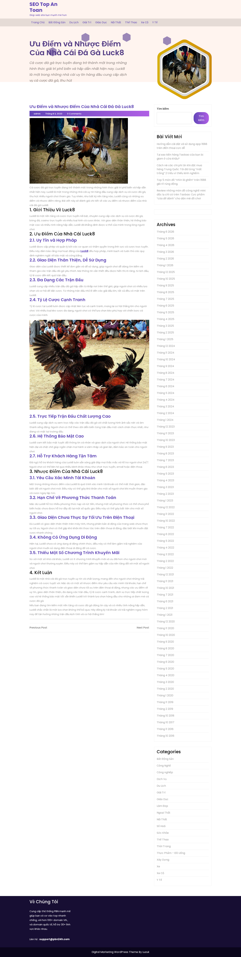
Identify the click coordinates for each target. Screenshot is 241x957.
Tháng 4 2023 (165, 480)
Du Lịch (74, 22)
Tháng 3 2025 (165, 326)
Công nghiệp (165, 772)
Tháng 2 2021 (165, 608)
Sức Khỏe (163, 833)
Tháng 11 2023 (165, 433)
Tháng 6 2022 (165, 534)
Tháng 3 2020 (165, 682)
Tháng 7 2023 (165, 460)
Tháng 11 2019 (165, 702)
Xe (158, 866)
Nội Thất (116, 22)
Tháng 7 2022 (165, 527)
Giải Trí (86, 22)
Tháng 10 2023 (166, 440)
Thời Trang (164, 846)
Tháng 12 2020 (166, 621)
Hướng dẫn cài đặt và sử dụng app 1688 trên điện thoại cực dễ (182, 146)
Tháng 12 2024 (166, 346)
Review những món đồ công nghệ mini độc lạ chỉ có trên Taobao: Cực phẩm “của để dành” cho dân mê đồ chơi (181, 194)
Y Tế (155, 22)
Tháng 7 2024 (165, 379)
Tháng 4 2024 (165, 400)
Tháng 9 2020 (165, 642)
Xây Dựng (163, 860)
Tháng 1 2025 (165, 339)
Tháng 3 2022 (165, 554)
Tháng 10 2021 (165, 588)
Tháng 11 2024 (165, 353)
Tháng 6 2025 (165, 306)
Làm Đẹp (162, 806)
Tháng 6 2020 (165, 662)
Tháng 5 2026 (165, 238)
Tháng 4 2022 (165, 547)
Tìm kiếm (163, 109)
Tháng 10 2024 (166, 359)
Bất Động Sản (57, 22)
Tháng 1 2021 (164, 615)
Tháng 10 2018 (165, 716)
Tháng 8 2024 (165, 373)
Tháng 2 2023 (165, 494)
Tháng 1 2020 (165, 695)
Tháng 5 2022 (165, 541)
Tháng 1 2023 (165, 500)
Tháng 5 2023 (165, 474)
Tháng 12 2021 (165, 574)
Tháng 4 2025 (165, 319)
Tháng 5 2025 (165, 312)
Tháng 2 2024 (165, 413)
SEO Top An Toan (44, 7)
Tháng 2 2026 (165, 258)
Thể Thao (131, 22)
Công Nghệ (164, 766)
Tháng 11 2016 (165, 729)
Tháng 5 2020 (165, 668)
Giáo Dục (101, 22)
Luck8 (84, 251)
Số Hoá (161, 826)
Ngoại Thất (163, 813)
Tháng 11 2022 (165, 514)
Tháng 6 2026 (165, 232)
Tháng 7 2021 (165, 595)
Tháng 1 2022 (165, 568)
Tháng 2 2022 (165, 561)
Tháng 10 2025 (166, 279)
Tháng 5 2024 (165, 393)
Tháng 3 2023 (165, 487)
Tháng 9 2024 (165, 366)
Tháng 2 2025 (165, 332)
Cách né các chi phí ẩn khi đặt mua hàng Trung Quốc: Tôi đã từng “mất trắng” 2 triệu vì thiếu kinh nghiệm (179, 169)
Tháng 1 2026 (165, 265)
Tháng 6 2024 (165, 386)
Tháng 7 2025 (165, 299)
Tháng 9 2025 (165, 285)
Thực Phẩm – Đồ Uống (171, 853)
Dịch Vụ (162, 779)
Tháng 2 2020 (165, 689)
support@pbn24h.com (54, 939)
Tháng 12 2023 (166, 427)
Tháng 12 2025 (166, 272)
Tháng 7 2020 (165, 655)
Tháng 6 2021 (165, 601)
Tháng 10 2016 (165, 736)
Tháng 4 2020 (165, 675)
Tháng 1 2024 (165, 420)
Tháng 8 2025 (165, 292)
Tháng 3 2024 (165, 406)
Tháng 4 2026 (165, 245)
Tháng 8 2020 (165, 648)
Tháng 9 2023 (165, 447)
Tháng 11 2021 (165, 581)
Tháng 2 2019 (165, 709)
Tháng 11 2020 (165, 628)
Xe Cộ (144, 22)
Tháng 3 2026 (165, 252)
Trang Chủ (38, 22)
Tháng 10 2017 (165, 722)
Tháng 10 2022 (166, 521)
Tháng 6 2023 (165, 467)
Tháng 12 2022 (166, 507)
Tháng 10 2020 (166, 635)
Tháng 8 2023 (165, 453)
